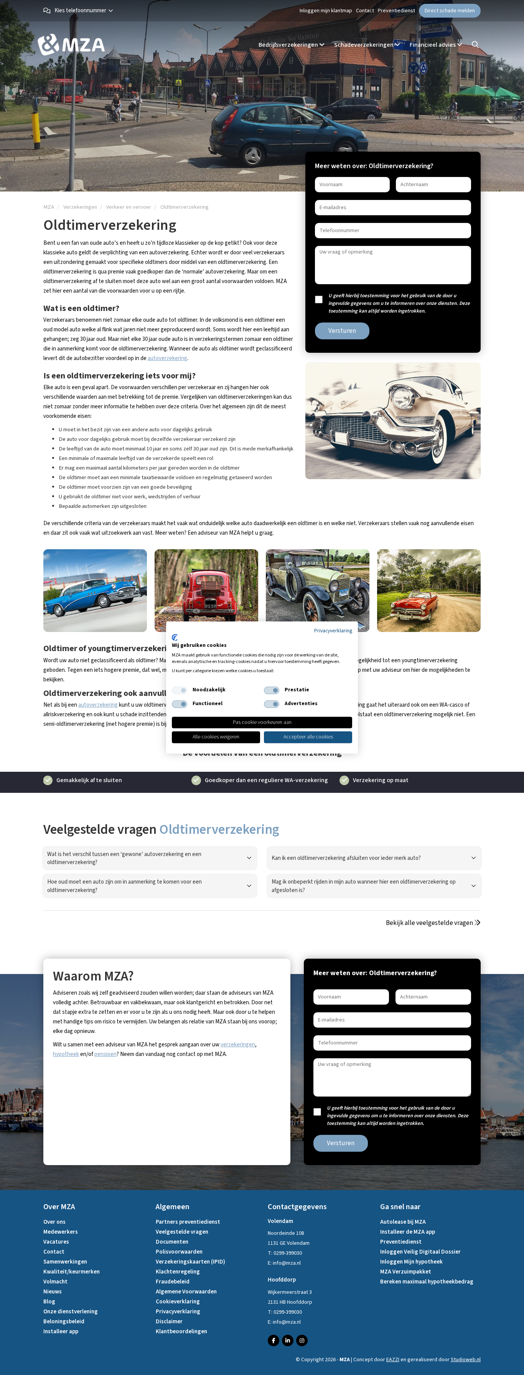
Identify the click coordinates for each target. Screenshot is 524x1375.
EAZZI (392, 1360)
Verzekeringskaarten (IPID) (190, 1262)
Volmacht (55, 1282)
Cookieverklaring (178, 1302)
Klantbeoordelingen (181, 1332)
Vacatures (56, 1242)
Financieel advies (433, 45)
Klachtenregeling (178, 1272)
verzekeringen (238, 1045)
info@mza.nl (287, 1263)
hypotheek (66, 1054)
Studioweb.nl (466, 1360)
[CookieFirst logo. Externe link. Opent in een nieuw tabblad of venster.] (175, 637)
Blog (49, 1302)
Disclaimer (169, 1322)
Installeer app (60, 1332)
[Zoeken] (475, 45)
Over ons (54, 1222)
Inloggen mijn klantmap (326, 11)
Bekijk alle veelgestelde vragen (430, 923)
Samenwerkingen (65, 1262)
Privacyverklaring (178, 1312)
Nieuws (52, 1292)
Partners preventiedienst (188, 1222)
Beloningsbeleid (63, 1322)
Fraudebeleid (172, 1282)
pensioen (105, 1054)
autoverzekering (167, 358)
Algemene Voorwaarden (186, 1292)
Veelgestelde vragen (182, 1232)
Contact (365, 11)
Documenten (172, 1242)
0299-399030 (288, 1253)
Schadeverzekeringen (364, 45)
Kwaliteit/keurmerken (71, 1272)
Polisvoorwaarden (179, 1252)
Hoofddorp (282, 1280)
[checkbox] (179, 690)
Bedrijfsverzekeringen (289, 45)
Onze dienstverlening (70, 1312)
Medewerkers (60, 1232)
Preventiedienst (396, 11)
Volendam (280, 1221)
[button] (85, 11)
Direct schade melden (450, 11)
